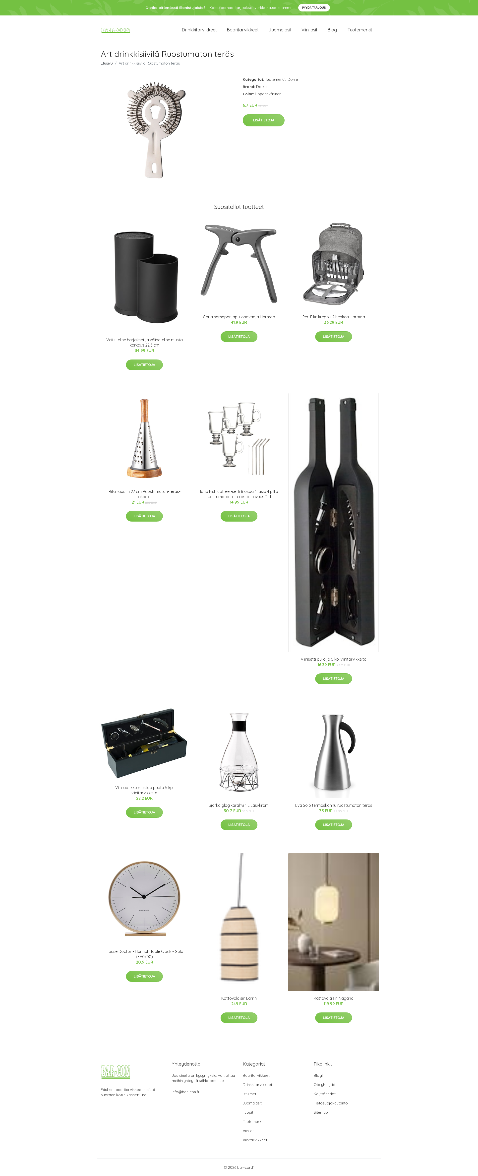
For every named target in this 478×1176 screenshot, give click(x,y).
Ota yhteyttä (324, 1084)
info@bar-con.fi (185, 1091)
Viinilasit (309, 30)
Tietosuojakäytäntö (331, 1103)
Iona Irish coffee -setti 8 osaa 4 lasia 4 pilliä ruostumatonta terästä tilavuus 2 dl (239, 494)
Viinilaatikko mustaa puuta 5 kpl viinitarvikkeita (144, 790)
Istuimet (249, 1093)
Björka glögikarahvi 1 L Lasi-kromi (239, 805)
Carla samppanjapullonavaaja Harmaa (239, 316)
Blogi (332, 30)
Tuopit (248, 1112)
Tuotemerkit (360, 30)
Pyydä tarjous (314, 7)
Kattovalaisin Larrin (239, 998)
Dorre (293, 79)
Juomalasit (280, 30)
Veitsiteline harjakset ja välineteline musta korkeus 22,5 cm (144, 342)
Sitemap (321, 1112)
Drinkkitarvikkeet (199, 30)
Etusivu (107, 63)
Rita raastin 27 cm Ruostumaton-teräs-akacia (144, 494)
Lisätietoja (263, 120)
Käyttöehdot (325, 1093)
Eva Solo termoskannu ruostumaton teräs (333, 805)
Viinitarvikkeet (255, 1140)
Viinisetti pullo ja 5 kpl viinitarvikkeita (333, 659)
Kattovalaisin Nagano (334, 998)
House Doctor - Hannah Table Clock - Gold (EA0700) (144, 954)
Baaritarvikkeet (243, 30)
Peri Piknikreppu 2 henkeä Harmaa (333, 316)
